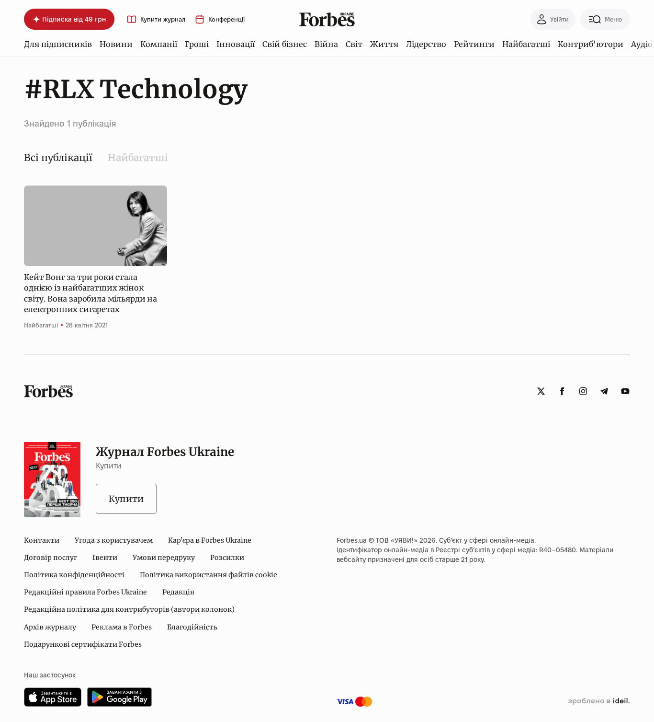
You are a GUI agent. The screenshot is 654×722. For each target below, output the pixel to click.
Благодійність (192, 627)
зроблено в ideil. (599, 701)
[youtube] (625, 391)
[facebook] (562, 391)
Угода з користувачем (114, 540)
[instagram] (583, 391)
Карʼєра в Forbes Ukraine (209, 540)
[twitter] (541, 391)
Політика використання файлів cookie (208, 575)
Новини (116, 44)
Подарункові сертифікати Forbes (83, 644)
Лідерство (426, 44)
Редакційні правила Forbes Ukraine (85, 592)
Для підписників (58, 44)
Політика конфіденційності (74, 575)
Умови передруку (164, 557)
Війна (326, 44)
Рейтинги (474, 44)
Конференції (226, 19)
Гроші (197, 44)
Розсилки (227, 557)
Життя (384, 44)
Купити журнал (162, 19)
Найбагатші (526, 44)
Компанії (158, 44)
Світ (354, 44)
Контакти (41, 540)
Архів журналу (50, 627)
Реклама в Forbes (121, 627)
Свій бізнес (284, 44)
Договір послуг (50, 557)
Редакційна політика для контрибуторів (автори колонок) (129, 609)
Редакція (178, 592)
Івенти (104, 557)
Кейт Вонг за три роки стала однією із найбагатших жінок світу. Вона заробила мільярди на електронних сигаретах (90, 293)
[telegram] (604, 391)
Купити (126, 498)
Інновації (235, 44)
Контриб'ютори (590, 44)
